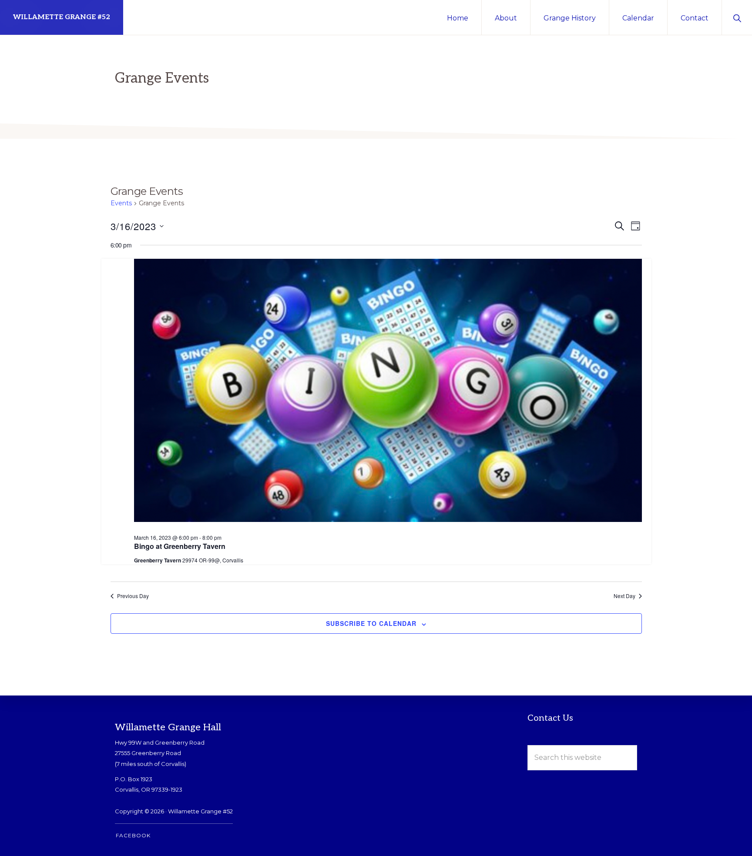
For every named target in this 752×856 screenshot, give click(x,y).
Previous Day (133, 595)
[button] (737, 17)
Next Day (624, 595)
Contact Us (550, 718)
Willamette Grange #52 (61, 17)
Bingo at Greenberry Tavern (179, 546)
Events (121, 203)
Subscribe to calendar (371, 623)
